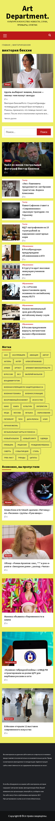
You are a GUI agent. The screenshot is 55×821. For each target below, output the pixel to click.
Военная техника (12, 393)
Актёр (18, 361)
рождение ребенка (40, 445)
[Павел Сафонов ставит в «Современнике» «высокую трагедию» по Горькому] (11, 210)
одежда (44, 438)
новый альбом (11, 438)
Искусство (37, 400)
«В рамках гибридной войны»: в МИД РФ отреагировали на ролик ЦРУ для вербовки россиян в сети (26, 673)
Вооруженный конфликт (16, 400)
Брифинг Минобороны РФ (38, 368)
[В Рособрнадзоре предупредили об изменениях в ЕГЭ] (11, 253)
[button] (5, 35)
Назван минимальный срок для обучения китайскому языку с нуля (35, 312)
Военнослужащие (34, 393)
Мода (7, 84)
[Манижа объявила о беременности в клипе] (27, 595)
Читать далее (10, 118)
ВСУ (19, 374)
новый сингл (29, 438)
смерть (7, 451)
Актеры (7, 361)
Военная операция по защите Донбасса (23, 387)
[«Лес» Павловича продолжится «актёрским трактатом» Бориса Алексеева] (11, 188)
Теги (20, 419)
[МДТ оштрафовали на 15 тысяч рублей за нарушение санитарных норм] (11, 232)
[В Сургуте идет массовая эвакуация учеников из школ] (11, 271)
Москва (17, 413)
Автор (46, 355)
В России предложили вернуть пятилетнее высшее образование (34, 330)
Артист (18, 368)
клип (45, 419)
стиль (36, 451)
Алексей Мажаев (34, 361)
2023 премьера (18, 355)
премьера (8, 445)
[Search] (50, 35)
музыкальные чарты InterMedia (19, 432)
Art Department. (27, 12)
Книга (16, 406)
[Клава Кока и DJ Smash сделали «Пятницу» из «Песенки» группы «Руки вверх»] (27, 489)
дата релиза (32, 419)
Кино (6, 406)
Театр (7, 161)
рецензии (22, 445)
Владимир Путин (12, 381)
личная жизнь (11, 426)
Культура (27, 406)
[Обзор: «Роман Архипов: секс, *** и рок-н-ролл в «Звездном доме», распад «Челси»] (27, 542)
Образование (27, 246)
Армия (7, 368)
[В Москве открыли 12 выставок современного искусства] (27, 705)
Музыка (29, 413)
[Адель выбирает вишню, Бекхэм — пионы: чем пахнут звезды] (27, 71)
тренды (21, 458)
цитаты (33, 458)
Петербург (9, 419)
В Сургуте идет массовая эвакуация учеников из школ (36, 271)
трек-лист (9, 458)
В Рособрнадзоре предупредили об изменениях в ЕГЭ (33, 252)
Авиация (34, 355)
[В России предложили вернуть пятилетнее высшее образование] (11, 331)
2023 (6, 355)
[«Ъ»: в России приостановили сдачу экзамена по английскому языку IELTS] (11, 292)
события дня (21, 451)
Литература (41, 406)
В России (8, 374)
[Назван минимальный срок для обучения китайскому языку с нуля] (11, 312)
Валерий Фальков (33, 374)
